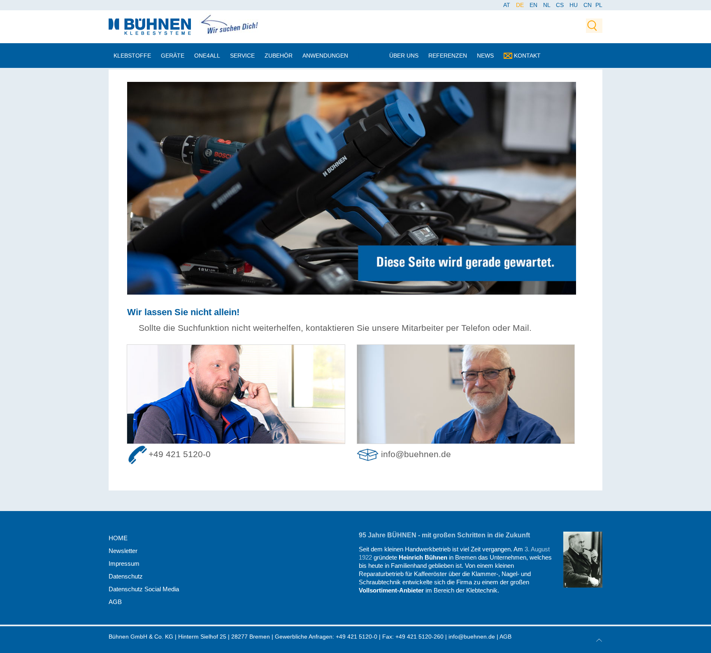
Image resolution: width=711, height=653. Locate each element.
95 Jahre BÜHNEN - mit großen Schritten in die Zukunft (444, 535)
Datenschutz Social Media (144, 589)
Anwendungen (325, 55)
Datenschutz (126, 576)
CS (560, 5)
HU (574, 5)
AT (507, 5)
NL (547, 5)
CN (588, 5)
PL (598, 5)
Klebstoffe (132, 55)
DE (520, 5)
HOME (118, 537)
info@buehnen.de (416, 454)
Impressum (124, 563)
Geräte (172, 55)
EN (534, 5)
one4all (207, 55)
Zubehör (279, 55)
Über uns (403, 55)
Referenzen (447, 55)
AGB (115, 601)
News (485, 55)
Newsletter (123, 550)
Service (242, 55)
